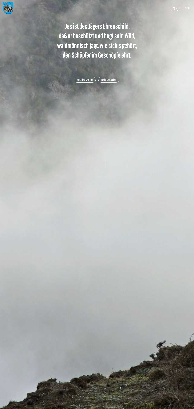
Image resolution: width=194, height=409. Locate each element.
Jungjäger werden (85, 79)
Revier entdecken (109, 79)
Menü (187, 8)
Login (174, 8)
